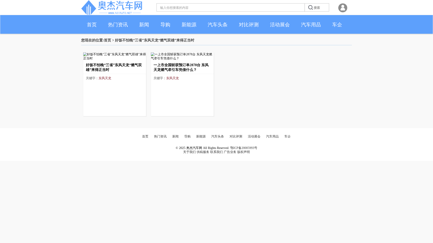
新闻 (144, 24)
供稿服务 (203, 152)
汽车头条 (218, 24)
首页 (92, 24)
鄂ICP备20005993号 (243, 148)
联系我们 (216, 152)
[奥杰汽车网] (111, 14)
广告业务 (230, 152)
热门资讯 (118, 24)
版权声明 (243, 152)
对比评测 (249, 24)
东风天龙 (105, 78)
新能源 (189, 24)
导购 (165, 24)
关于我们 (189, 152)
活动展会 (280, 24)
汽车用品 (311, 24)
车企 (337, 24)
